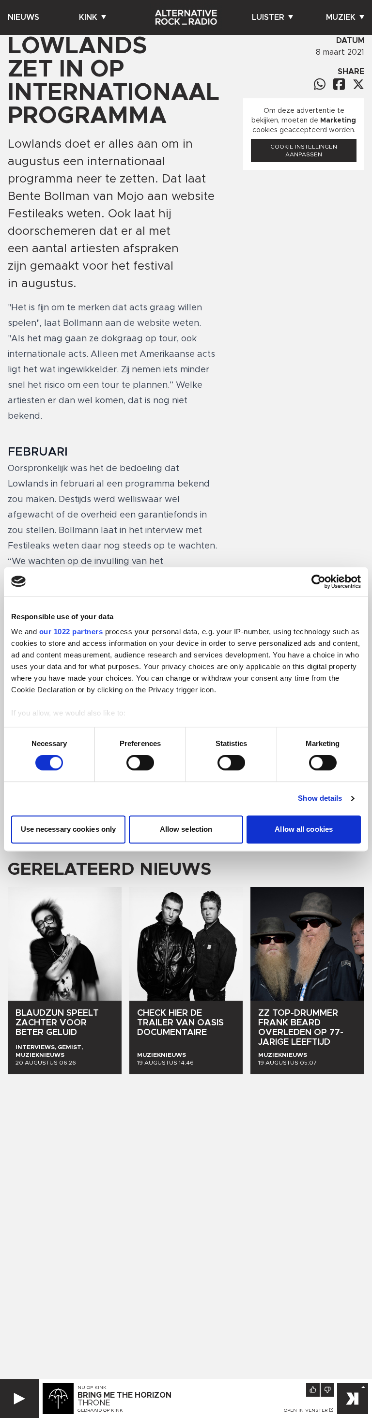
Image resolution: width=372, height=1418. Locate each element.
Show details (320, 798)
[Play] (19, 1398)
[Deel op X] (358, 84)
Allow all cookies (304, 829)
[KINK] (352, 1398)
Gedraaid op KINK (100, 1410)
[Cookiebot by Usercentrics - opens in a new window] (318, 581)
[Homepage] (185, 17)
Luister (268, 17)
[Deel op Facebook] (339, 84)
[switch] (140, 763)
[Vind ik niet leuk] (327, 1390)
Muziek (341, 17)
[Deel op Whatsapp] (320, 84)
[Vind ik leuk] (313, 1390)
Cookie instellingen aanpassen (303, 150)
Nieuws (23, 17)
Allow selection (186, 829)
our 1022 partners (71, 631)
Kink (88, 17)
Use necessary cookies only (68, 829)
